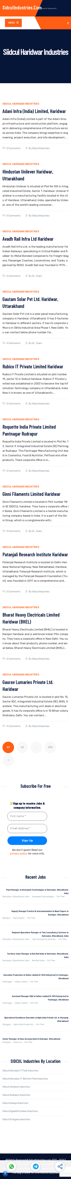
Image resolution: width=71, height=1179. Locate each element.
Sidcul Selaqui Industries (15, 1103)
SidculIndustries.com (22, 7)
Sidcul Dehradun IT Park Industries (20, 1071)
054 (50, 747)
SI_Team (37, 276)
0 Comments (13, 148)
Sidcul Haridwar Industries (16, 1087)
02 (22, 747)
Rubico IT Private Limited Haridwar (32, 366)
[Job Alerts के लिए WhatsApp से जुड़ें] (11, 1166)
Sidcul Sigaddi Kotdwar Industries (20, 1111)
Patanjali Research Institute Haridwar (35, 554)
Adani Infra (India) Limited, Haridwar (34, 111)
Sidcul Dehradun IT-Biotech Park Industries (25, 1079)
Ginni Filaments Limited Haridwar (31, 494)
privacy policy (18, 853)
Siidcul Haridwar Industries (20, 104)
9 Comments (13, 726)
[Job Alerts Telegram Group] (35, 1166)
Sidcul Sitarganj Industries (16, 1119)
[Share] (60, 1166)
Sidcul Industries (41, 148)
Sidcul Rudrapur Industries (16, 1095)
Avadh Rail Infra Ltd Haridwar (27, 239)
